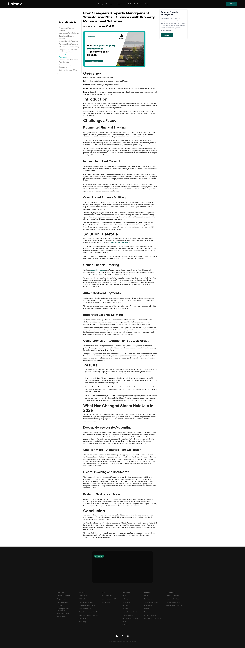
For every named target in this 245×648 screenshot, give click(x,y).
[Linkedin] (122, 636)
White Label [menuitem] (82, 599)
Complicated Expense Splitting (66, 37)
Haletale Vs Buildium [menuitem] (172, 596)
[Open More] (149, 4)
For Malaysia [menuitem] (148, 599)
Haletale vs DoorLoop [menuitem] (173, 602)
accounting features (97, 270)
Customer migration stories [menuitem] (152, 618)
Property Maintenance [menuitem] (86, 602)
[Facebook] (117, 636)
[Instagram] (128, 636)
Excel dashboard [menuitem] (106, 602)
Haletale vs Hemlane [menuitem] (172, 599)
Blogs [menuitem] (124, 596)
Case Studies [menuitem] (126, 602)
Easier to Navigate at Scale (68, 70)
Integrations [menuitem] (82, 618)
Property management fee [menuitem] (109, 599)
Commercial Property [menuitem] (63, 596)
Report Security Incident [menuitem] (130, 618)
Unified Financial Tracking (68, 41)
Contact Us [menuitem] (147, 608)
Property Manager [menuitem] (63, 599)
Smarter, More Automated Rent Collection (68, 61)
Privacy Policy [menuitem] (148, 605)
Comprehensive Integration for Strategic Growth (69, 51)
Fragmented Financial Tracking (66, 29)
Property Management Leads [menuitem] (88, 612)
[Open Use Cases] (113, 4)
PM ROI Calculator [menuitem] (106, 596)
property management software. (119, 242)
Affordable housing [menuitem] (63, 613)
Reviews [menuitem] (147, 612)
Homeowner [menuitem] (83, 596)
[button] (107, 26)
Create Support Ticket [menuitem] (129, 612)
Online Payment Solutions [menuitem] (87, 605)
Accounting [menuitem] (82, 621)
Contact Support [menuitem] (127, 615)
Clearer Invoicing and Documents (66, 66)
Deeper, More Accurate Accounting (67, 56)
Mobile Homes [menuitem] (61, 616)
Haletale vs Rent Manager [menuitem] (174, 605)
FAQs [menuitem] (124, 621)
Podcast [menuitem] (125, 605)
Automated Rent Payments (68, 44)
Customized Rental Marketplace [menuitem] (63, 609)
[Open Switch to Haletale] (141, 4)
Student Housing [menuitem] (62, 602)
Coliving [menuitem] (59, 605)
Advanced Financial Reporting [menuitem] (88, 615)
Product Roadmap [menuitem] (150, 615)
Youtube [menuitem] (125, 608)
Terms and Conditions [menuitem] (151, 602)
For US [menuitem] (146, 596)
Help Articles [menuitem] (126, 625)
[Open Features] (124, 4)
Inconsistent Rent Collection (69, 33)
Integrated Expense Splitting (69, 47)
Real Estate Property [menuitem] (85, 608)
